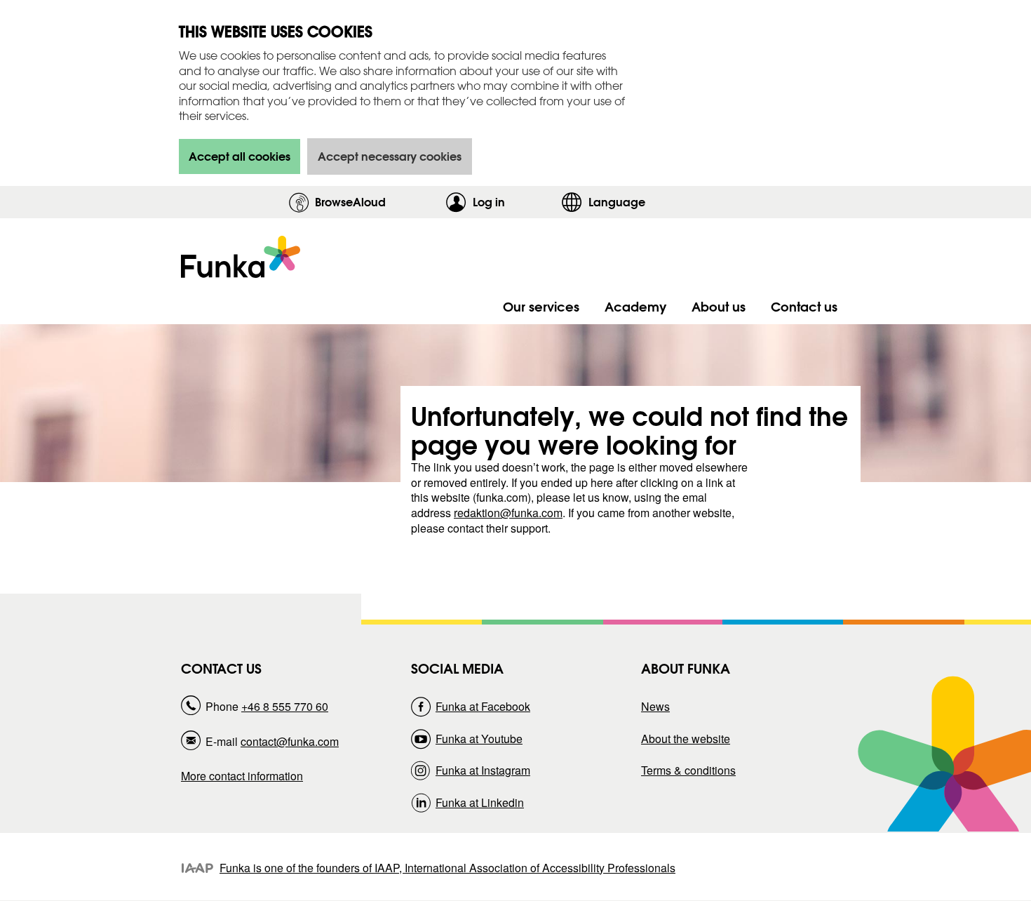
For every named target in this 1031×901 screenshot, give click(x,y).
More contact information (242, 776)
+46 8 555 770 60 (284, 706)
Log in (513, 201)
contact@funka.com (290, 741)
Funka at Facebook (483, 706)
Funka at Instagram (483, 770)
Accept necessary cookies (389, 156)
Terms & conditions (688, 770)
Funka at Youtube (479, 738)
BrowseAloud (350, 201)
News (655, 706)
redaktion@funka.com (508, 513)
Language (616, 201)
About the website (685, 738)
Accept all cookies (239, 156)
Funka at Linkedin (480, 802)
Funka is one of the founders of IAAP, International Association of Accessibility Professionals (447, 868)
